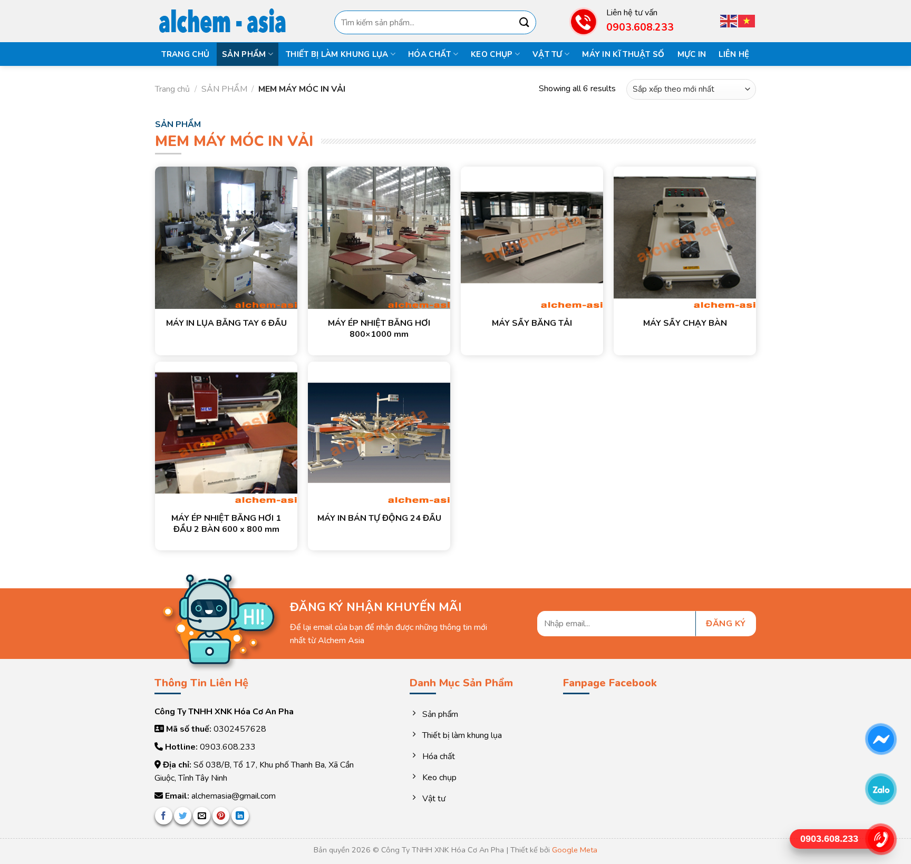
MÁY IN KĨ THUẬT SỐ (623, 54)
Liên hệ (734, 54)
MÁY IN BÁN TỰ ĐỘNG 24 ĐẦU (379, 518)
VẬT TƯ (547, 54)
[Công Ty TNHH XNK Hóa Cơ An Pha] (229, 21)
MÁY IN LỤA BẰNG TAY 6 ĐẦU (226, 323)
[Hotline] (880, 839)
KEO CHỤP (491, 54)
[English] (729, 20)
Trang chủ (185, 54)
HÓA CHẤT (429, 54)
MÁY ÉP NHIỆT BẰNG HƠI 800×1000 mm (379, 329)
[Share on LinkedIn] (240, 815)
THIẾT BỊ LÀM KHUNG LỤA (337, 54)
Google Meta (574, 849)
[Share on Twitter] (182, 815)
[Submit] (524, 22)
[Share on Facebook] (163, 815)
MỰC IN (691, 54)
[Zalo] (880, 789)
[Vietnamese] (747, 20)
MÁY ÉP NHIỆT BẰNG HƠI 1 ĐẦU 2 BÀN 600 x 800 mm (226, 524)
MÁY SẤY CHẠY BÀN (685, 323)
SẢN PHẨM (244, 54)
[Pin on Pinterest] (221, 815)
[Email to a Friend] (201, 815)
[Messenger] (880, 739)
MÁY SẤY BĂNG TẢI (532, 323)
